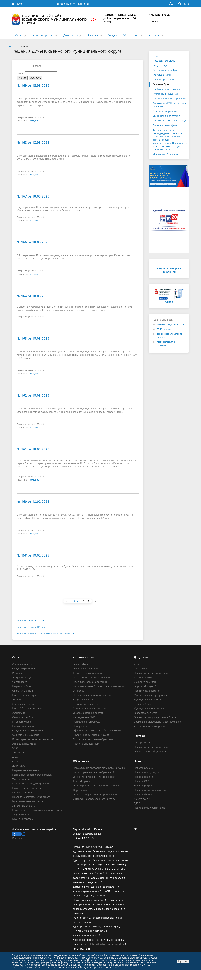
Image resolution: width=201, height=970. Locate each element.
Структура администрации (88, 673)
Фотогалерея (19, 681)
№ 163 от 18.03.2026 (33, 338)
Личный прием (81, 781)
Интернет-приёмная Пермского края (94, 776)
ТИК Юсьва (18, 752)
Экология (17, 699)
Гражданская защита (24, 726)
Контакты (83, 3)
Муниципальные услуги (147, 699)
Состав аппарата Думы (166, 70)
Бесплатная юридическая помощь (32, 774)
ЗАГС (15, 748)
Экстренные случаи (23, 677)
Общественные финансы (26, 735)
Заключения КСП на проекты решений (169, 105)
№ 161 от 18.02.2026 (33, 449)
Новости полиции (144, 776)
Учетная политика (22, 779)
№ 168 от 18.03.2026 (33, 142)
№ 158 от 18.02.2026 (33, 555)
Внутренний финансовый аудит (91, 735)
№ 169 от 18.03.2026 (33, 85)
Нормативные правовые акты (151, 673)
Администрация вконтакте (170, 324)
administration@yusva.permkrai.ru (104, 944)
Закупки (93, 35)
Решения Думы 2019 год (31, 627)
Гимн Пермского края (24, 695)
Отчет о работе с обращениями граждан (96, 785)
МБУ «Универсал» (22, 819)
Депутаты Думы (161, 65)
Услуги (112, 35)
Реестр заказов (142, 742)
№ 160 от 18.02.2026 (33, 501)
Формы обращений (145, 686)
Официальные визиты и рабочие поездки (97, 730)
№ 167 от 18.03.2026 (33, 196)
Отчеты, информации (165, 111)
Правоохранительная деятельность (32, 739)
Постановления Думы (165, 125)
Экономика (18, 712)
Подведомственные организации (92, 695)
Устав (137, 664)
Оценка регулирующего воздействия (155, 717)
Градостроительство (145, 712)
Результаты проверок (85, 704)
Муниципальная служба (166, 115)
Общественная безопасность (29, 730)
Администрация (43, 35)
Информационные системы (89, 712)
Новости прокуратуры (146, 772)
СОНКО (16, 761)
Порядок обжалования (147, 690)
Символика (140, 668)
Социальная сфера (23, 704)
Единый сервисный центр (27, 788)
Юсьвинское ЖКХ (22, 792)
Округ (19, 35)
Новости (153, 35)
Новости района (143, 768)
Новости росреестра (145, 785)
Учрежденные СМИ (84, 717)
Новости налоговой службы (150, 790)
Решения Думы (161, 84)
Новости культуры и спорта (149, 807)
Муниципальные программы (150, 695)
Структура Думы (162, 74)
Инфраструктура (21, 721)
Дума (155, 56)
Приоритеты (80, 726)
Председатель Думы (164, 60)
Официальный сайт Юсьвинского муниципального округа (60, 19)
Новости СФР (141, 781)
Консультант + (142, 798)
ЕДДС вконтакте (165, 329)
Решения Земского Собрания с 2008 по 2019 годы (45, 633)
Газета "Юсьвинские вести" (27, 708)
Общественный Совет (85, 668)
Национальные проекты (26, 770)
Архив (15, 757)
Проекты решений (163, 79)
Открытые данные (22, 690)
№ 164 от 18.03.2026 (33, 296)
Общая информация (24, 668)
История (17, 673)
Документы (70, 35)
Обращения (130, 35)
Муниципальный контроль (149, 708)
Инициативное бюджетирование (31, 783)
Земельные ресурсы (23, 805)
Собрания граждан (145, 681)
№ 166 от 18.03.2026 (33, 242)
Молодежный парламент (167, 154)
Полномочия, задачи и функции (91, 677)
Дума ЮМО (18, 765)
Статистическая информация (89, 708)
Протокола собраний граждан (170, 120)
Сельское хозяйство (23, 717)
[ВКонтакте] (136, 829)
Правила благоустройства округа (31, 796)
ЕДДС (137, 803)
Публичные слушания (165, 93)
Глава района (81, 664)
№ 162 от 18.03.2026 (33, 395)
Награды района (21, 686)
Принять (183, 961)
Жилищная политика (24, 743)
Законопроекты (143, 677)
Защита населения (83, 699)
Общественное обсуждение (150, 751)
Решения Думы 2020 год (30, 620)
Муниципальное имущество (28, 801)
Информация (64, 3)
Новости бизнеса (144, 794)
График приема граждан (167, 89)
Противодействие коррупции (169, 98)
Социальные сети (22, 664)
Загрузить (34, 120)
